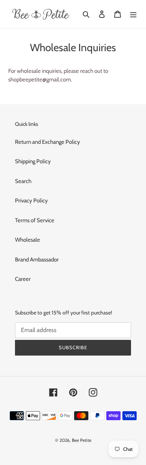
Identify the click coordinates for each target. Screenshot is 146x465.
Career (23, 279)
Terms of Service (34, 220)
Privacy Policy (31, 200)
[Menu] (133, 14)
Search (23, 181)
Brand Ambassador (37, 259)
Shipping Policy (33, 161)
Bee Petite (81, 440)
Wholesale (27, 239)
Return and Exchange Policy (47, 142)
